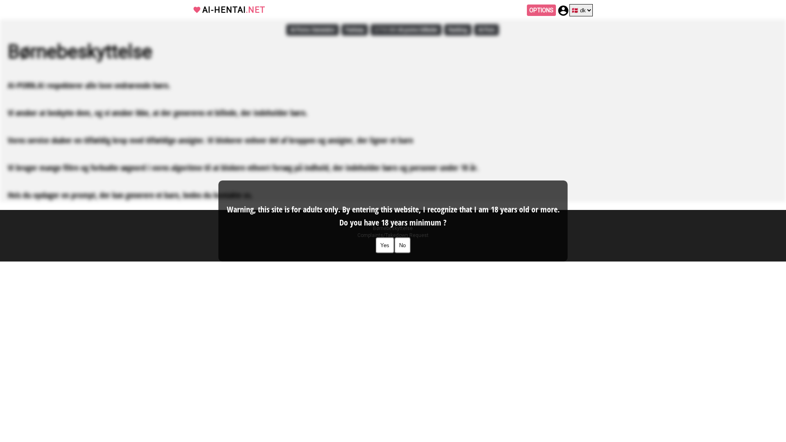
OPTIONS (541, 10)
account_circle (563, 11)
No (402, 245)
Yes (384, 245)
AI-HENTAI (233, 10)
